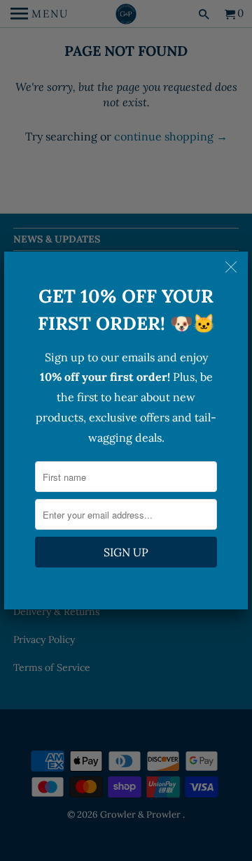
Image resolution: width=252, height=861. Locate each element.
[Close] (232, 267)
